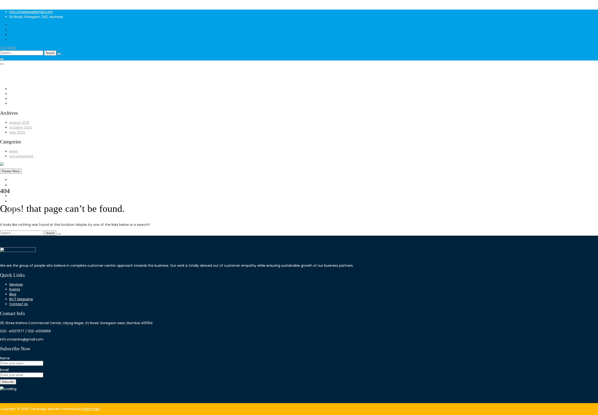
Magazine (17, 201)
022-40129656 (20, 71)
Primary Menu (11, 171)
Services (16, 195)
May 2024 (17, 132)
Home (14, 179)
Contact (16, 211)
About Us (17, 185)
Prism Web (91, 409)
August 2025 (19, 122)
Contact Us (18, 304)
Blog (12, 294)
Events (15, 206)
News (13, 151)
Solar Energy (19, 190)
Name (5, 358)
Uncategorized (21, 156)
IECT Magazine (21, 299)
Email (4, 370)
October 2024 (20, 127)
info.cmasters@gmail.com (31, 12)
